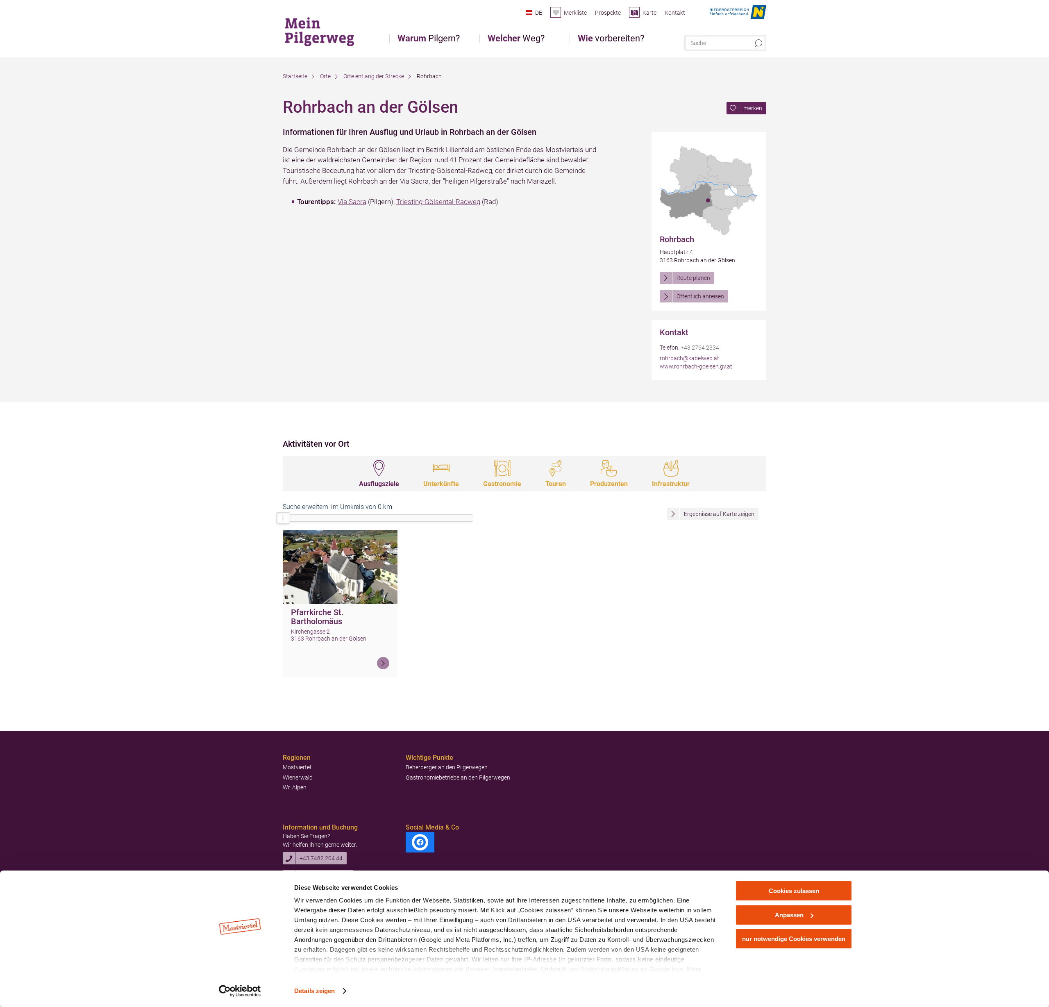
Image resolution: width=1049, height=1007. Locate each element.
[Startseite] (323, 30)
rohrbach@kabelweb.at (689, 358)
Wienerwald (298, 777)
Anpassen (789, 915)
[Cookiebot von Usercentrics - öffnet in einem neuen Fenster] (240, 991)
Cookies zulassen (794, 890)
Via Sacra (352, 202)
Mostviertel (297, 767)
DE (538, 13)
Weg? (516, 38)
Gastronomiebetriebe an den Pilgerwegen (458, 777)
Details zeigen (314, 990)
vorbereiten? (611, 38)
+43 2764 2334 (700, 347)
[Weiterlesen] (383, 663)
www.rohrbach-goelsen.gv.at (696, 366)
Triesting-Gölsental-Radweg (438, 202)
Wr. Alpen (295, 787)
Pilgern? (428, 38)
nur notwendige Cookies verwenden (793, 938)
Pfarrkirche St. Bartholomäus (317, 617)
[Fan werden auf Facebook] (420, 842)
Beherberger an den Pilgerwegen (447, 767)
